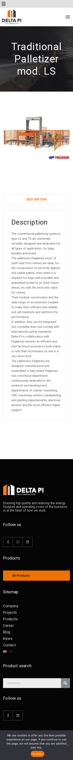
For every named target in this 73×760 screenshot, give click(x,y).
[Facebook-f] (8, 542)
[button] (3, 4)
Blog (6, 632)
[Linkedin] (27, 542)
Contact (9, 645)
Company (10, 606)
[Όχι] (68, 745)
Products (10, 619)
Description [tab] (36, 199)
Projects (10, 612)
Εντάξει (38, 754)
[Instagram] (18, 542)
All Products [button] (21, 575)
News (8, 638)
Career (8, 625)
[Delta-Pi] (20, 17)
